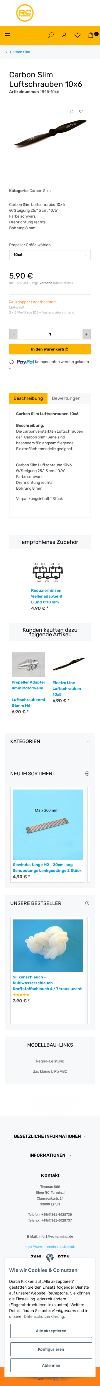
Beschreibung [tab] (28, 398)
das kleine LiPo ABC (50, 1071)
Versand (46, 283)
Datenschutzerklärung (44, 1316)
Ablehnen (51, 1365)
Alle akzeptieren (51, 1330)
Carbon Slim (40, 190)
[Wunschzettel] (77, 35)
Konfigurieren (51, 1349)
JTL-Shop (60, 1379)
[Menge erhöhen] (86, 334)
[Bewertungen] (21, 995)
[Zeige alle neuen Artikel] (87, 774)
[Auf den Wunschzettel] (81, 111)
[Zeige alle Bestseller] (87, 904)
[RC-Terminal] (25, 13)
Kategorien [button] (25, 741)
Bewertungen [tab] (66, 398)
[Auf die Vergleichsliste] (72, 111)
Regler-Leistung (50, 1061)
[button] (51, 35)
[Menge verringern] (13, 334)
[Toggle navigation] (7, 35)
